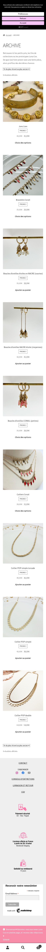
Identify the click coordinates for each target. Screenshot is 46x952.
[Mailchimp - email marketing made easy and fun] (19, 910)
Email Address (12, 893)
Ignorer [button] (6, 939)
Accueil (8, 35)
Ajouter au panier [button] (23, 290)
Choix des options (23, 142)
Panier (35, 945)
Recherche (23, 947)
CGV (23, 792)
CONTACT (23, 763)
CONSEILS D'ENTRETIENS (23, 779)
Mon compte (7, 947)
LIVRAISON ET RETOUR (23, 785)
